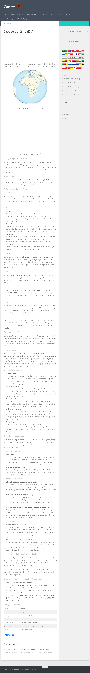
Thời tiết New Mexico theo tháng (71, 83)
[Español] (66, 55)
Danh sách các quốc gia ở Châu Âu (58, 14)
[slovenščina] (74, 65)
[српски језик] (77, 65)
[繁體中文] (80, 69)
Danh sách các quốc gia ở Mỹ (38, 19)
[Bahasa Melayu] (69, 62)
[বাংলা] (69, 51)
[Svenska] (80, 65)
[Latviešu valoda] (66, 62)
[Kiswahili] (83, 65)
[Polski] (80, 62)
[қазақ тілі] (80, 58)
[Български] (66, 51)
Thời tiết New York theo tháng (71, 87)
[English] (74, 69)
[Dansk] (80, 51)
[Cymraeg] (77, 51)
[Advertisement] (30, 50)
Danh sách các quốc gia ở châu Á (36, 14)
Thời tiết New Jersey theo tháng (71, 79)
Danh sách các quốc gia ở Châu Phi (13, 14)
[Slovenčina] (71, 65)
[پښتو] (83, 62)
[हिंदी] (83, 55)
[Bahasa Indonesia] (69, 58)
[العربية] (63, 51)
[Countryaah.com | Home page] (13, 6)
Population (66, 114)
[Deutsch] (83, 51)
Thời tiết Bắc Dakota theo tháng (71, 95)
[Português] (63, 65)
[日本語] (74, 58)
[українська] (71, 69)
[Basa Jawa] (77, 58)
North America (67, 110)
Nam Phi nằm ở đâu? (45, 649)
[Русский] (69, 65)
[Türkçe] (69, 69)
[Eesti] (69, 55)
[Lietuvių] (63, 62)
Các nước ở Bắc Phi (9, 649)
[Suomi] (74, 55)
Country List (8, 24)
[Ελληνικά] (63, 55)
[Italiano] (71, 58)
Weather (65, 118)
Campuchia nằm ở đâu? (28, 649)
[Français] (77, 55)
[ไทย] (63, 69)
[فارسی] (71, 55)
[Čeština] (74, 51)
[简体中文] (77, 69)
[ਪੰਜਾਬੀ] (77, 62)
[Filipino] (66, 69)
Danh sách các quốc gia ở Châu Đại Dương (15, 19)
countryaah (8, 36)
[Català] (71, 51)
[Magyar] (66, 58)
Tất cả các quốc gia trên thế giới (12, 669)
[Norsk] (71, 62)
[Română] (66, 65)
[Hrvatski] (63, 58)
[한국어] (83, 58)
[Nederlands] (74, 62)
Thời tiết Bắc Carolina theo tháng (72, 91)
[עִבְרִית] (80, 55)
